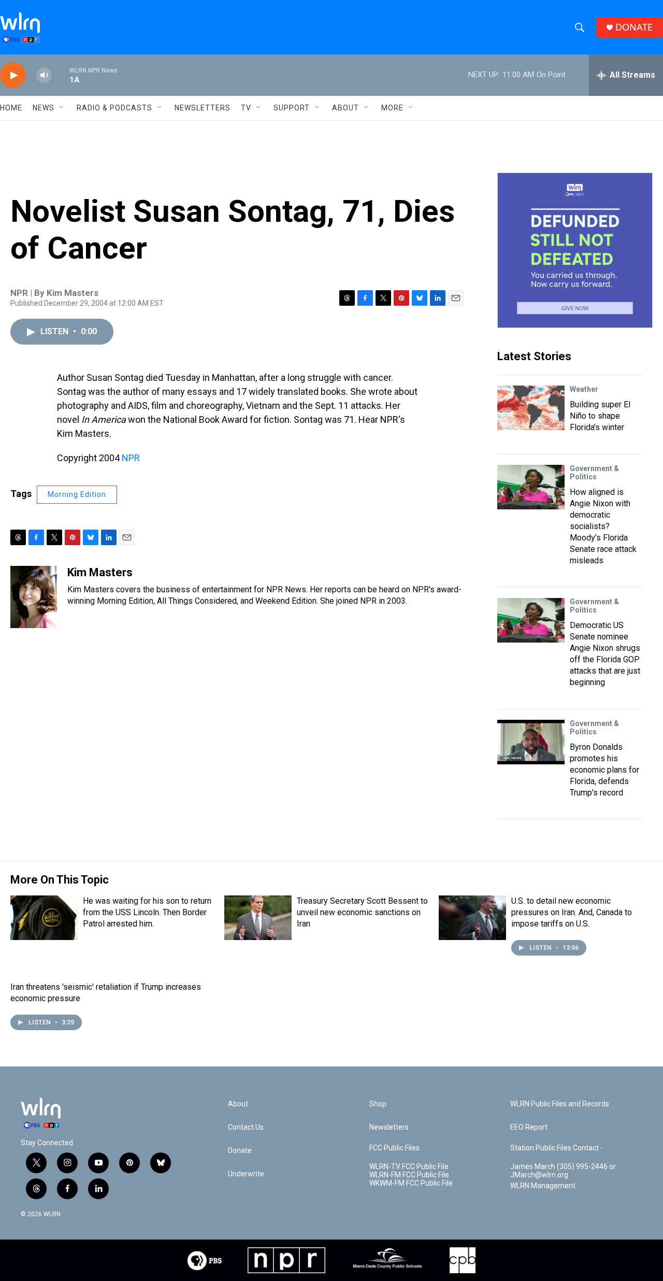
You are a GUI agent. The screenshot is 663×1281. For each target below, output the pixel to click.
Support (291, 108)
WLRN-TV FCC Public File (409, 1167)
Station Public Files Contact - (556, 1148)
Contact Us (246, 1127)
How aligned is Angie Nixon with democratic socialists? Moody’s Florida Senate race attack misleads (603, 526)
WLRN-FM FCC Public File (409, 1175)
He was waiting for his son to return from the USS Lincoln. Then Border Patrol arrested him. (147, 912)
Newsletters (202, 108)
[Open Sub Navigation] (62, 108)
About (345, 108)
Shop (377, 1104)
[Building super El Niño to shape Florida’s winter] (531, 408)
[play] (13, 75)
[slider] (60, 74)
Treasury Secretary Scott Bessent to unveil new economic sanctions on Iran (362, 912)
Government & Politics (594, 472)
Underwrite (246, 1174)
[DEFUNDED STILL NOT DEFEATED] (575, 250)
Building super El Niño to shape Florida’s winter (600, 416)
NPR (131, 457)
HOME (11, 108)
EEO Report (528, 1127)
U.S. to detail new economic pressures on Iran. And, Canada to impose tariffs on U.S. (571, 912)
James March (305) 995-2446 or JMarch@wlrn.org (563, 1171)
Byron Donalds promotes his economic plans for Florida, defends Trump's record (604, 770)
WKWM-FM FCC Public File (411, 1183)
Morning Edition (77, 494)
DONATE (634, 27)
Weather (584, 389)
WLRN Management (542, 1186)
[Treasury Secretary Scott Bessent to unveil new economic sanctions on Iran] (258, 917)
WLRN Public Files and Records (559, 1104)
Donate (240, 1151)
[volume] (44, 75)
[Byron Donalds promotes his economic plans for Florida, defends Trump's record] (531, 742)
